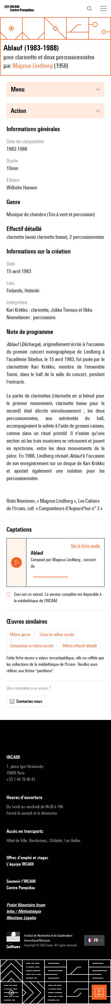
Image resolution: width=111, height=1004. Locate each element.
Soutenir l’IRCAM (21, 881)
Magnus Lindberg (32, 65)
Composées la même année (31, 645)
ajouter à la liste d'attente (87, 576)
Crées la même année (57, 634)
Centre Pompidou (20, 887)
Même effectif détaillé (80, 645)
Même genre (20, 634)
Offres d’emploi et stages (27, 857)
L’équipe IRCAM (20, 864)
